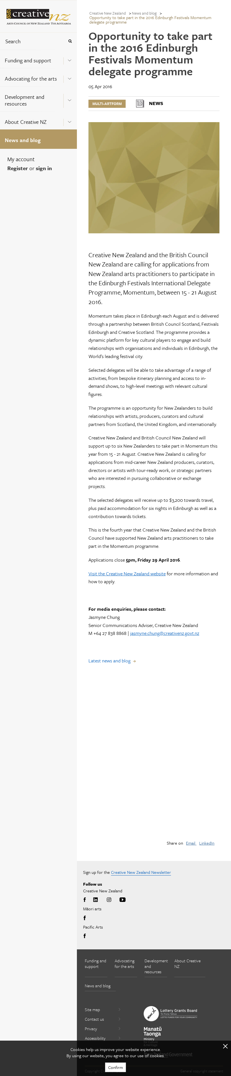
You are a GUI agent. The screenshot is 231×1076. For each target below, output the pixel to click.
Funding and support (28, 60)
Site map (92, 1009)
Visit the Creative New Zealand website (127, 573)
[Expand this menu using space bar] (69, 59)
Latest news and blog (109, 660)
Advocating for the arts (31, 78)
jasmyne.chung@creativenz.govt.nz (164, 633)
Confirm (115, 1067)
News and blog (23, 140)
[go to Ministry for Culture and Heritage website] (153, 1037)
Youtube (122, 899)
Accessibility (95, 1038)
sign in (44, 168)
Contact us (94, 1019)
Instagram (109, 899)
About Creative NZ (25, 122)
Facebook (85, 899)
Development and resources (24, 100)
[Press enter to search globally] (70, 41)
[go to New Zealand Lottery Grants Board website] (170, 1013)
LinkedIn (206, 843)
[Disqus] (153, 756)
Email (191, 843)
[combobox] (32, 41)
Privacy (91, 1028)
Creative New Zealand (107, 13)
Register (17, 168)
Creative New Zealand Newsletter (141, 872)
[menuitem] (38, 59)
